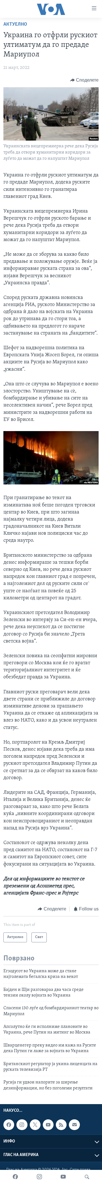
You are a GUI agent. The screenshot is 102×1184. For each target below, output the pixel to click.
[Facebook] (15, 1177)
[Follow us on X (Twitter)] (35, 1124)
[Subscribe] (74, 1124)
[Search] (86, 1177)
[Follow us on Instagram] (21, 1124)
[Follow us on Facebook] (8, 1124)
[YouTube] (63, 1177)
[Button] (84, 80)
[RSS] (61, 1124)
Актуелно (15, 24)
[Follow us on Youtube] (48, 1124)
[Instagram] (39, 1177)
